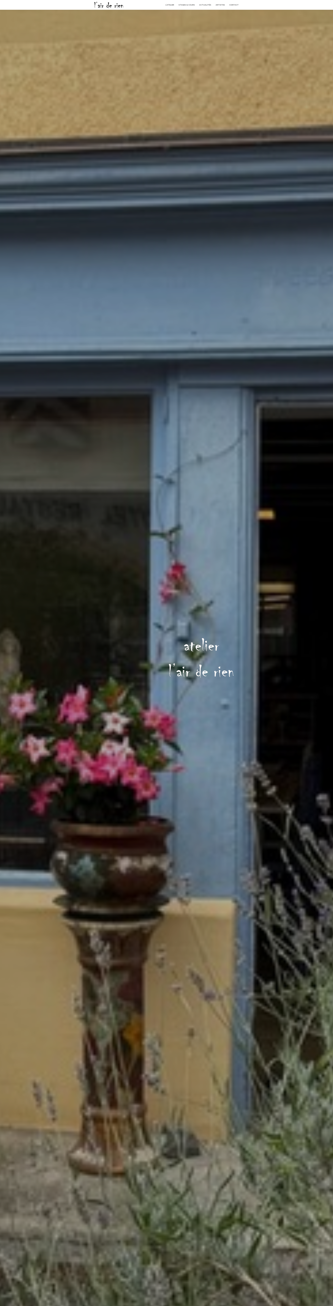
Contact (234, 5)
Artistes (220, 5)
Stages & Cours (187, 5)
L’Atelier (170, 5)
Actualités (205, 5)
